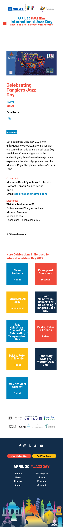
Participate (42, 473)
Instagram (24, 445)
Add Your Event (44, 456)
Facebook (20, 446)
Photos (18, 481)
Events (18, 473)
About (18, 485)
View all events (17, 234)
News (18, 477)
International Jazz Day (31, 22)
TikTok (35, 445)
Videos (41, 477)
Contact (41, 485)
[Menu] (5, 23)
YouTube (41, 445)
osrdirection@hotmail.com (30, 193)
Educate (41, 481)
